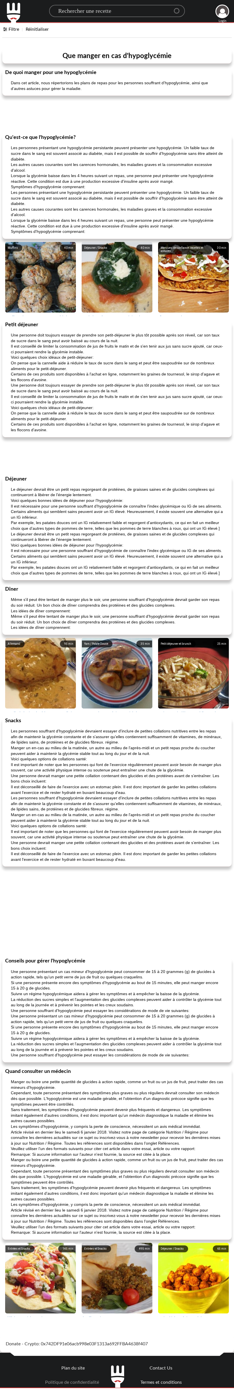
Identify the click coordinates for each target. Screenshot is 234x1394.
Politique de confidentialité (72, 1382)
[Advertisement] (117, 114)
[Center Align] (178, 8)
